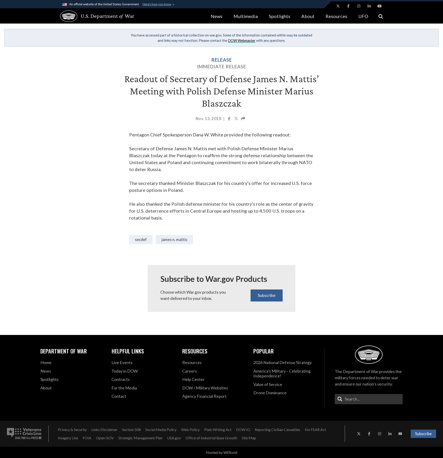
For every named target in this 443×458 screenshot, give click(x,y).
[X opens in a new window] (338, 6)
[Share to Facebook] (229, 119)
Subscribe (266, 295)
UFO (363, 16)
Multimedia (245, 16)
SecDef (141, 239)
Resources (336, 16)
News (216, 16)
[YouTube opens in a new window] (379, 6)
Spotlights (279, 16)
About (307, 16)
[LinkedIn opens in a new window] (369, 6)
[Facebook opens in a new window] (348, 6)
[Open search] (381, 16)
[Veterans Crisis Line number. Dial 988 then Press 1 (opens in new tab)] (24, 434)
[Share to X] (236, 119)
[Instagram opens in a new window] (358, 6)
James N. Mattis (174, 239)
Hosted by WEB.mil (221, 452)
